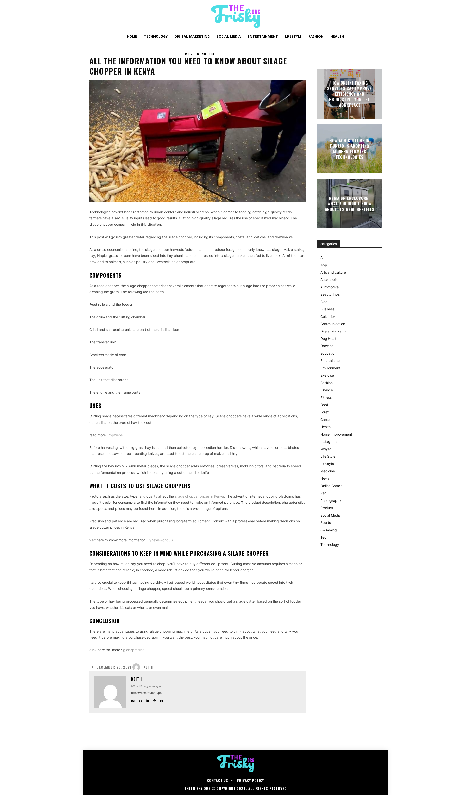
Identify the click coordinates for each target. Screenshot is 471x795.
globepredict (133, 650)
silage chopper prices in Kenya (199, 496)
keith (149, 667)
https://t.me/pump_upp (146, 686)
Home (185, 53)
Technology (204, 53)
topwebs (116, 435)
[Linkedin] (147, 700)
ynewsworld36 (160, 540)
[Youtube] (161, 700)
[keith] (137, 667)
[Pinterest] (154, 700)
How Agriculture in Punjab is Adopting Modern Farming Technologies (349, 149)
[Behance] (133, 700)
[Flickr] (140, 700)
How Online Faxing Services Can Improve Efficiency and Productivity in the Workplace (349, 94)
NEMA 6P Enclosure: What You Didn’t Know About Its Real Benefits (349, 203)
